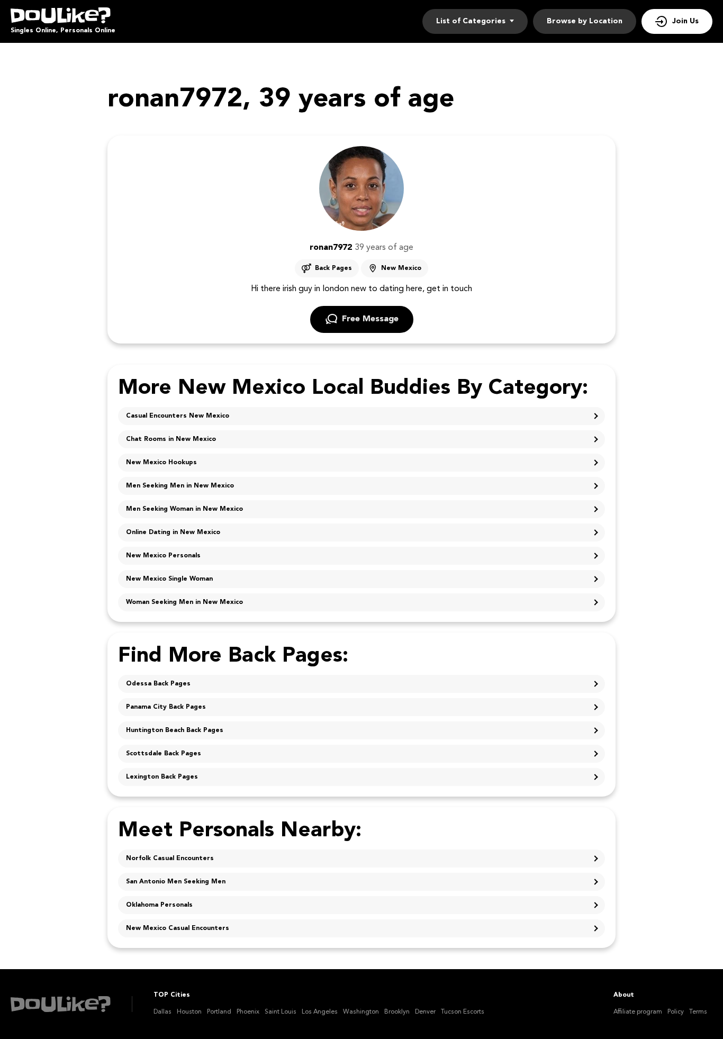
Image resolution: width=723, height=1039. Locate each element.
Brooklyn (397, 1012)
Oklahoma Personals (159, 905)
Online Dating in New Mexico (173, 532)
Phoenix (248, 1012)
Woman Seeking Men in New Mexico (184, 602)
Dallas (162, 1012)
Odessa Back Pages (158, 684)
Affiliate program (637, 1012)
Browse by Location (584, 21)
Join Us (685, 21)
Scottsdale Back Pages (163, 754)
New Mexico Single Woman (169, 579)
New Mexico (401, 268)
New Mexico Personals (163, 556)
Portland (219, 1012)
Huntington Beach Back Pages (174, 730)
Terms (698, 1012)
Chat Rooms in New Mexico (171, 439)
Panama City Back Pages (166, 707)
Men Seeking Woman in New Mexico (184, 509)
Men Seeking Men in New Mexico (180, 486)
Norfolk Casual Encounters (170, 858)
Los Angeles (320, 1012)
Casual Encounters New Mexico (177, 416)
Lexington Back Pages (162, 777)
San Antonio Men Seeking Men (175, 882)
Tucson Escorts (462, 1012)
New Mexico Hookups (161, 462)
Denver (425, 1012)
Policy (675, 1012)
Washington (361, 1012)
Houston (189, 1012)
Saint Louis (280, 1012)
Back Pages (333, 268)
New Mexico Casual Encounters (177, 928)
